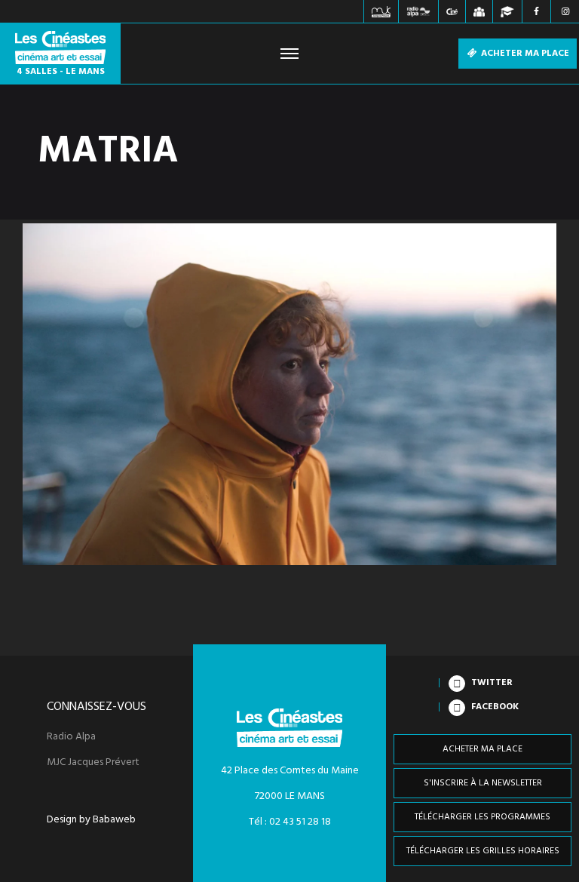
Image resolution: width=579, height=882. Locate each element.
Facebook (495, 706)
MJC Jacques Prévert (93, 763)
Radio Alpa (71, 737)
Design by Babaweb (91, 820)
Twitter (492, 682)
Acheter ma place (524, 53)
